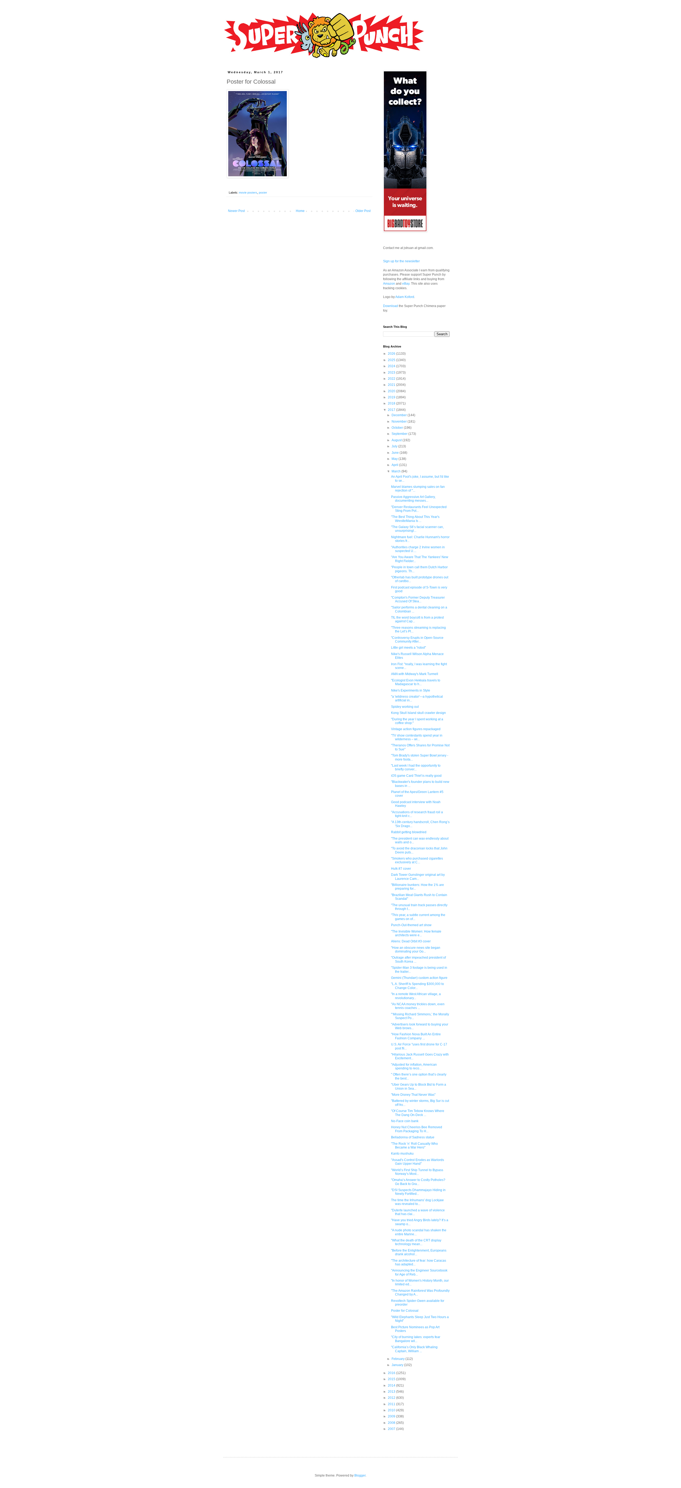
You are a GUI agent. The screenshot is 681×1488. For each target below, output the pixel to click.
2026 (392, 353)
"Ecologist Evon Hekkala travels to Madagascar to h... (415, 682)
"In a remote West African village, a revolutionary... (416, 996)
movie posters (248, 192)
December (400, 415)
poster (263, 192)
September (400, 434)
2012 (392, 1398)
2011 (392, 1404)
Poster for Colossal (404, 1311)
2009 (392, 1416)
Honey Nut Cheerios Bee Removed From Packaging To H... (416, 1129)
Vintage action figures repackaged (416, 729)
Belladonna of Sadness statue (412, 1137)
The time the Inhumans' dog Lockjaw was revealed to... (417, 1202)
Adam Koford (404, 297)
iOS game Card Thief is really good (416, 776)
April (395, 465)
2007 (392, 1429)
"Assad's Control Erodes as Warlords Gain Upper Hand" (417, 1162)
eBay (405, 283)
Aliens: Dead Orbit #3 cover (411, 941)
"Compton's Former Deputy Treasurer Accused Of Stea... (418, 599)
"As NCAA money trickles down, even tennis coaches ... (418, 1006)
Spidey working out (405, 707)
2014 (392, 1385)
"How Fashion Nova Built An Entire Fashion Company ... (416, 1036)
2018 (392, 403)
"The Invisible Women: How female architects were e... (416, 933)
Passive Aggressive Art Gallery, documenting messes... (413, 498)
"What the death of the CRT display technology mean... (416, 1242)
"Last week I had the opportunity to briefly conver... (416, 767)
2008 (392, 1423)
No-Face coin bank (404, 1121)
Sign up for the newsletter (401, 261)
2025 (392, 360)
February (398, 1359)
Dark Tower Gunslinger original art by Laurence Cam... (418, 876)
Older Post (363, 211)
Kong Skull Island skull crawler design (418, 713)
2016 (392, 1373)
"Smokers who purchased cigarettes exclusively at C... (417, 860)
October (398, 428)
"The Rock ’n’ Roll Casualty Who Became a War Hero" (414, 1145)
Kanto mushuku (402, 1153)
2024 (392, 366)
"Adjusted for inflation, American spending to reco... (414, 1066)
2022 (392, 379)
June (396, 453)
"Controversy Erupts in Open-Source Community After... (417, 639)
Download (390, 306)
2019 (392, 397)
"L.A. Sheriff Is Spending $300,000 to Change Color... (417, 986)
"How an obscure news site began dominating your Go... (415, 949)
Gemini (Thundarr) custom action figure (419, 978)
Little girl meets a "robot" (408, 647)
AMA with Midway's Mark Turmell (414, 674)
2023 (392, 372)
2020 (392, 391)
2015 (392, 1379)
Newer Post (236, 211)
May (395, 459)
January (398, 1365)
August (397, 440)
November (400, 421)
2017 (392, 410)
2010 (392, 1410)
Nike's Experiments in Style (410, 690)
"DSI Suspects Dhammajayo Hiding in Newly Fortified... (418, 1192)
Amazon (389, 283)
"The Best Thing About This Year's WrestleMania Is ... (415, 518)
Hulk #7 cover (401, 868)
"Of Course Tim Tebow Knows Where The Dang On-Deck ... (417, 1113)
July (395, 446)
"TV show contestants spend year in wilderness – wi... (416, 737)
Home (300, 211)
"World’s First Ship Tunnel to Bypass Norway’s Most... (417, 1172)
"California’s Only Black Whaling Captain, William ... (414, 1349)
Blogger (360, 1475)
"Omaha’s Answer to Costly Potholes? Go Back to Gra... (418, 1182)
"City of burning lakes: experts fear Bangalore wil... (415, 1339)
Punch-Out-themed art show (411, 925)
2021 (392, 385)
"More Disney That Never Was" (413, 1095)
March (396, 471)
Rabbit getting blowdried (408, 832)
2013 (392, 1391)
